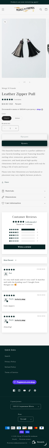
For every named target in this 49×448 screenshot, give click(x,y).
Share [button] (7, 182)
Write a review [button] (24, 247)
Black (7, 118)
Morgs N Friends (22, 436)
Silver (18, 118)
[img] (9, 270)
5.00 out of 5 (30, 222)
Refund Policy (10, 367)
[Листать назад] (19, 82)
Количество (6, 123)
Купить (24, 143)
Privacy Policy (10, 362)
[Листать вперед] (29, 82)
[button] (3, 9)
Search (7, 356)
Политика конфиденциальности (17, 443)
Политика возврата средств (28, 439)
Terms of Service (11, 372)
